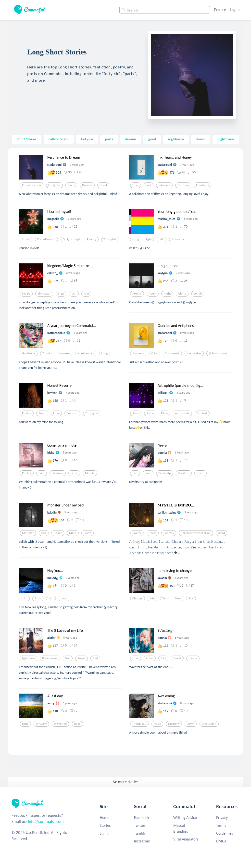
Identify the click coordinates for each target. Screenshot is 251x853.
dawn (191, 723)
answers (138, 353)
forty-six (87, 139)
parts (109, 139)
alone (182, 293)
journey (64, 353)
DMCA (221, 841)
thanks (47, 353)
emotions (202, 185)
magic (26, 293)
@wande (60, 723)
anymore (177, 239)
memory (174, 723)
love (135, 185)
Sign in (105, 833)
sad (135, 473)
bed (43, 533)
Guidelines (224, 833)
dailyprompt (71, 239)
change (137, 598)
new (178, 598)
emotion (183, 185)
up (74, 293)
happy (192, 658)
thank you (139, 723)
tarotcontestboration (196, 533)
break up (164, 473)
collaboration (59, 139)
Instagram (142, 841)
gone (74, 473)
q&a (154, 353)
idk (162, 239)
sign (61, 293)
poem (153, 293)
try (191, 598)
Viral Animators (185, 839)
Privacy (222, 817)
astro (150, 413)
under (57, 533)
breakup (183, 473)
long (135, 239)
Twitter (139, 825)
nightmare (176, 139)
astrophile (182, 413)
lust (148, 185)
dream (200, 139)
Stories (105, 825)
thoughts (109, 239)
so (51, 598)
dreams (131, 139)
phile (164, 413)
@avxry (41, 723)
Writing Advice (185, 817)
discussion (209, 723)
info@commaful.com (46, 821)
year (165, 598)
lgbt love (28, 658)
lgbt (149, 239)
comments (172, 353)
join (86, 293)
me (152, 598)
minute (90, 473)
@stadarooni (218, 353)
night (167, 293)
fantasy (168, 533)
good (152, 139)
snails (26, 239)
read (77, 723)
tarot (221, 533)
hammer (57, 473)
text (68, 658)
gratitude (28, 353)
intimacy (164, 185)
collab (197, 293)
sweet (81, 658)
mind (72, 533)
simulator (44, 293)
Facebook (141, 817)
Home (104, 817)
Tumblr (139, 833)
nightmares (226, 139)
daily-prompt (46, 239)
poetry (91, 239)
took (38, 598)
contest (202, 413)
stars (135, 413)
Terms (221, 825)
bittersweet (50, 658)
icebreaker (194, 353)
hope (157, 723)
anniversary (85, 353)
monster (28, 533)
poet (41, 473)
